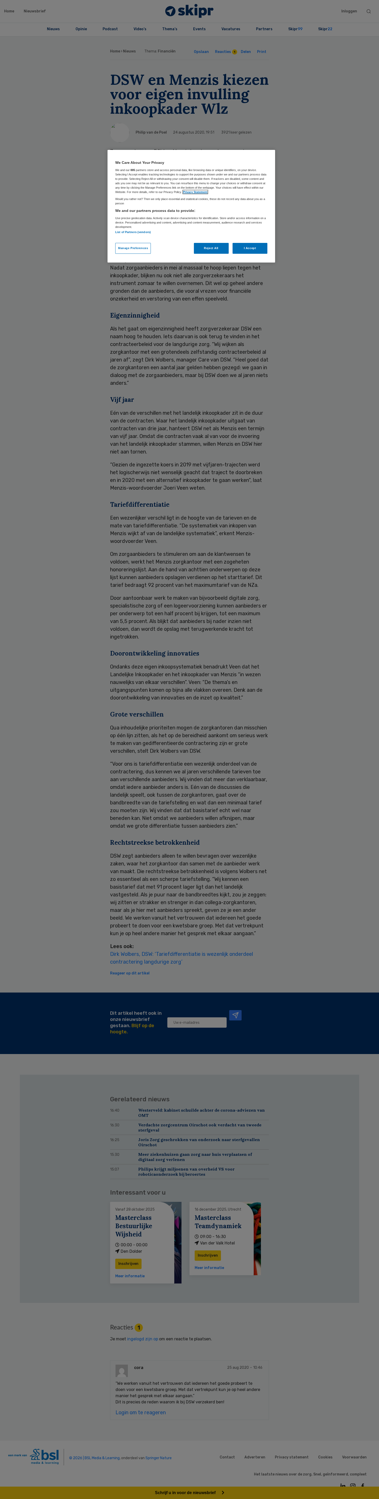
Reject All (211, 248)
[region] (191, 206)
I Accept (250, 248)
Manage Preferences (133, 248)
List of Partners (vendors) (133, 232)
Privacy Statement (195, 192)
